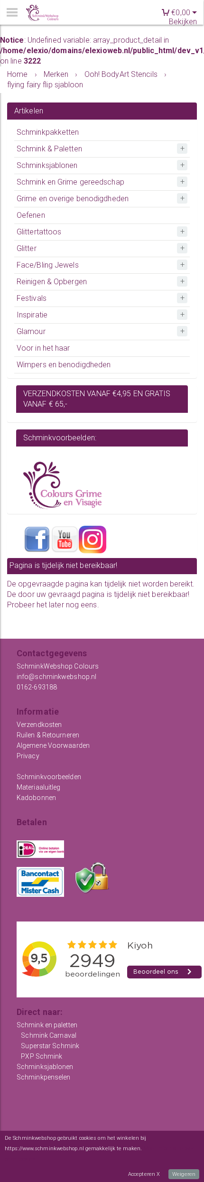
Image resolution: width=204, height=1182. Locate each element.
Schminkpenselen (44, 1077)
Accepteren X (144, 1174)
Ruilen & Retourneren (48, 735)
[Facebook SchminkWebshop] (37, 538)
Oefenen (31, 215)
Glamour (31, 331)
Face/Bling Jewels (48, 265)
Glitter (27, 248)
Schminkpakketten (48, 132)
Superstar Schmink (50, 1046)
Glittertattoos (39, 231)
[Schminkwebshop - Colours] (42, 13)
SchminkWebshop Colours (58, 666)
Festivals (31, 298)
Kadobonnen (36, 797)
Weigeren (183, 1174)
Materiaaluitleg (39, 787)
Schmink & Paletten (49, 148)
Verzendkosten (39, 724)
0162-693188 (37, 687)
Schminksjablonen (47, 165)
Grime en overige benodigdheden (73, 198)
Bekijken (183, 21)
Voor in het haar (43, 348)
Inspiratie (32, 314)
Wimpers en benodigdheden (64, 364)
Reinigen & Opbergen (52, 281)
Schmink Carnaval (48, 1035)
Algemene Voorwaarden (53, 745)
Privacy (28, 756)
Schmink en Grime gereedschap (70, 181)
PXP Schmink (41, 1056)
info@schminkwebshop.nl (56, 676)
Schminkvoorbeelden (49, 777)
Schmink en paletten (47, 1025)
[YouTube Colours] (64, 538)
